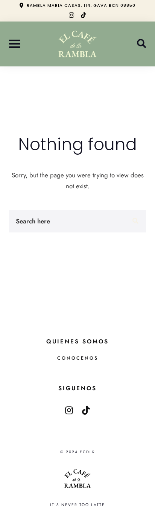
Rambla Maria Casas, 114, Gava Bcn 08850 (81, 5)
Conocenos (77, 358)
